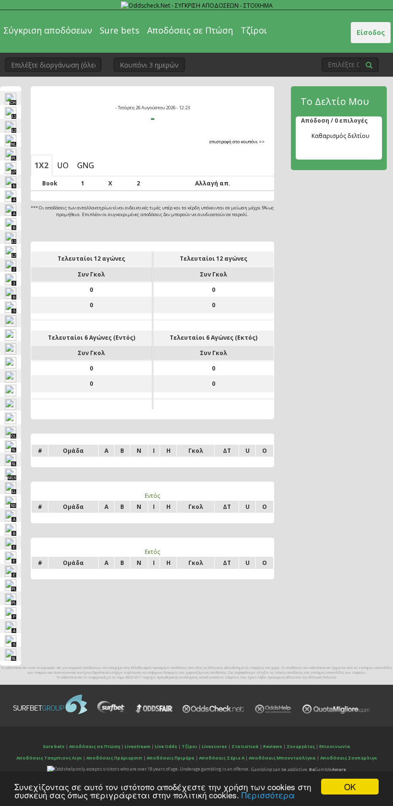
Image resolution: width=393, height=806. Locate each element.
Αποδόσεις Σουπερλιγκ (348, 758)
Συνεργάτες (301, 746)
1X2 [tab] (41, 165)
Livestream (137, 746)
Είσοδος (371, 32)
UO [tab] (63, 165)
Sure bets (119, 30)
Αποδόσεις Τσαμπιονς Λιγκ (49, 758)
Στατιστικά (245, 746)
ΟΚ (350, 787)
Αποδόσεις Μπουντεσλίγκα (282, 758)
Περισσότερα (268, 795)
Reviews (272, 746)
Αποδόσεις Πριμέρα (171, 758)
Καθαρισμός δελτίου (341, 136)
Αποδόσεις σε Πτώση (190, 30)
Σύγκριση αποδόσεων (47, 30)
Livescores (214, 746)
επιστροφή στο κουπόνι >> (237, 141)
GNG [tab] (85, 165)
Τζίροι (254, 30)
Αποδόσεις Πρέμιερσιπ (114, 758)
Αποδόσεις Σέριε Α (221, 758)
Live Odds (166, 746)
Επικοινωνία (334, 746)
